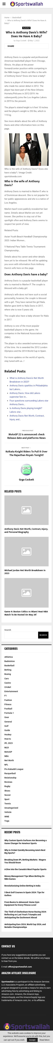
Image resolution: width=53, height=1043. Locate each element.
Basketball (26, 28)
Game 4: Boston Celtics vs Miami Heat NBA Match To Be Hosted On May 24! (26, 613)
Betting (7, 670)
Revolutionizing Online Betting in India (22, 886)
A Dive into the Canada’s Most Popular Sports (25, 869)
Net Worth (9, 760)
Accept (32, 1040)
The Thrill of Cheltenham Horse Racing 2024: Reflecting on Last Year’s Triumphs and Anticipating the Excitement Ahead (25, 915)
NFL (6, 765)
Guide (7, 730)
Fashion (8, 700)
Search (7, 630)
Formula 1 (9, 713)
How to (7, 739)
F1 (5, 695)
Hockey (7, 734)
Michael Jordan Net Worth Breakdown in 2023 (24, 572)
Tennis (7, 803)
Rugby (7, 786)
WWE (6, 816)
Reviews (8, 782)
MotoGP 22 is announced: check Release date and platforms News (26, 436)
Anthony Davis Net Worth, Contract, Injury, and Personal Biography (26, 530)
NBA (6, 756)
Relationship (10, 778)
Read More (44, 1040)
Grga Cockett (21, 41)
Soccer (7, 795)
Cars (6, 678)
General (8, 722)
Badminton (9, 661)
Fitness (7, 704)
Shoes (7, 791)
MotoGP (8, 752)
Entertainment (11, 691)
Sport (6, 799)
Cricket (7, 687)
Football (8, 709)
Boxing (7, 674)
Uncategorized (11, 808)
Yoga (6, 821)
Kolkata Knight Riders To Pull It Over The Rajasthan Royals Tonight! (26, 453)
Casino (7, 683)
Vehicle (7, 812)
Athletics (8, 657)
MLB (6, 747)
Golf (6, 726)
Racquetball (10, 773)
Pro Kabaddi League (13, 769)
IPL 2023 (8, 743)
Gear (6, 717)
